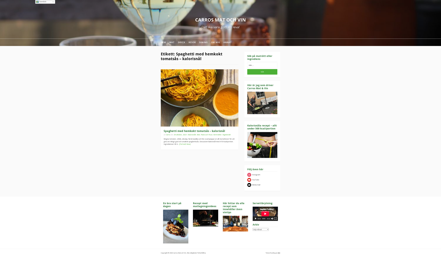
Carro (168, 134)
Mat (171, 42)
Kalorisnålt (192, 134)
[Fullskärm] (275, 218)
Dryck (181, 42)
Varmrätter (217, 134)
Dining (203, 42)
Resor (192, 42)
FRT (279, 253)
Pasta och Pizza (206, 134)
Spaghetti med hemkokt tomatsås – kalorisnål (194, 131)
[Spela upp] (255, 218)
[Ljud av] (272, 218)
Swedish (42, 2)
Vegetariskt (226, 134)
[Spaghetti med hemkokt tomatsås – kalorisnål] (199, 98)
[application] (265, 214)
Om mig (215, 42)
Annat (227, 42)
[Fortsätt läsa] (185, 144)
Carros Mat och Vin (220, 20)
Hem (163, 42)
